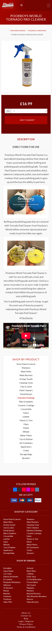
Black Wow (31, 571)
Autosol (30, 568)
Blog (26, 618)
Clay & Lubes (26, 386)
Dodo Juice (31, 576)
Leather (26, 416)
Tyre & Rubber (26, 439)
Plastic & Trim (26, 420)
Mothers (30, 590)
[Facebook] (15, 490)
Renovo (30, 599)
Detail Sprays (26, 394)
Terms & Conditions (26, 627)
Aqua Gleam (8, 571)
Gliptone (7, 585)
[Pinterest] (33, 490)
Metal (26, 428)
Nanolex (6, 593)
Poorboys (7, 599)
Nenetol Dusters (34, 593)
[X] (19, 490)
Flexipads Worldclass (12, 582)
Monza (6, 590)
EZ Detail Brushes (34, 579)
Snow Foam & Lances (26, 364)
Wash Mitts (26, 371)
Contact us (26, 615)
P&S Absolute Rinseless (37, 596)
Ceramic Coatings (26, 405)
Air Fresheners (26, 443)
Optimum (7, 596)
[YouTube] (24, 490)
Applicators (26, 446)
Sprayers (26, 458)
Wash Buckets (26, 375)
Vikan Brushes (33, 602)
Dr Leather (7, 579)
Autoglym (7, 568)
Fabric (26, 413)
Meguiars (30, 588)
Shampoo (26, 367)
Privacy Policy (26, 624)
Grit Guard (31, 585)
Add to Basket (27, 120)
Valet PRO (7, 602)
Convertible (26, 409)
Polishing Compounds (37, 30)
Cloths (26, 450)
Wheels (26, 431)
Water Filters (26, 435)
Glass (26, 424)
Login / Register (26, 621)
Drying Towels (26, 379)
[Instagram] (28, 490)
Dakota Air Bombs (10, 576)
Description (26, 139)
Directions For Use (26, 146)
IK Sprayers (8, 588)
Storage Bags (26, 454)
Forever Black (32, 582)
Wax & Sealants (26, 401)
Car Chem (7, 574)
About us (26, 613)
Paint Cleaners (26, 390)
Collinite (30, 574)
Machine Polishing (18, 30)
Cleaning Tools (26, 382)
